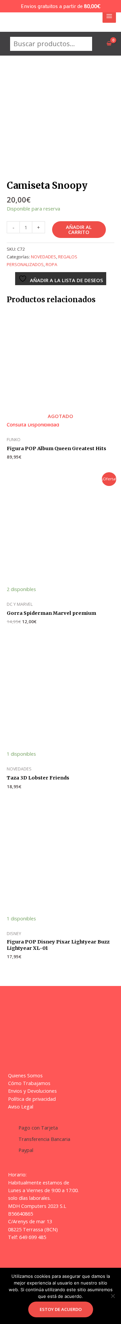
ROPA (51, 264)
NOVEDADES (43, 257)
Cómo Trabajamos (29, 1083)
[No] (112, 1296)
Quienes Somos (25, 1075)
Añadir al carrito (79, 229)
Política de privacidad (32, 1098)
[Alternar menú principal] (109, 15)
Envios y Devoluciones (32, 1090)
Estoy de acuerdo (61, 1309)
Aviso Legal (20, 1106)
